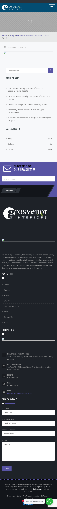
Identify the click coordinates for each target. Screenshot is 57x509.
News (10, 149)
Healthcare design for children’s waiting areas (27, 104)
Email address (8, 419)
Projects (7, 295)
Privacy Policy (44, 487)
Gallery (11, 144)
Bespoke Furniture (11, 306)
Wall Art (7, 301)
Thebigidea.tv (38, 489)
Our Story (8, 290)
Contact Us (8, 317)
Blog (12, 35)
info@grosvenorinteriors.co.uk (19, 393)
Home (4, 35)
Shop (6, 322)
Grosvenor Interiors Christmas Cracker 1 (33, 35)
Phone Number (8, 430)
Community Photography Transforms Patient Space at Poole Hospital (27, 89)
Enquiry (5, 440)
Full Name (6, 409)
